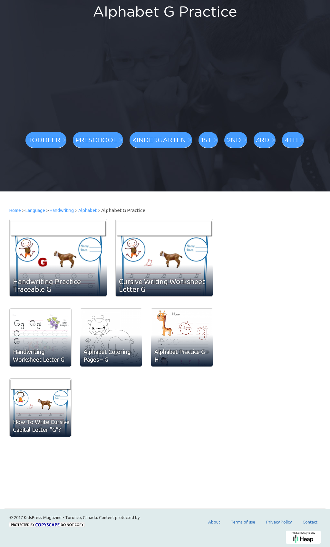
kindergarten (159, 139)
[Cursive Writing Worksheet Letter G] (164, 258)
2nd (234, 139)
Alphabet (87, 210)
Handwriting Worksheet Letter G (38, 355)
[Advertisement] (165, 79)
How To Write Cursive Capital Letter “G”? (41, 426)
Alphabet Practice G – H (181, 355)
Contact (310, 522)
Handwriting (62, 210)
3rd (262, 139)
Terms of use (243, 522)
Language (35, 210)
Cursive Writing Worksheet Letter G (162, 285)
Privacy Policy (279, 522)
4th (291, 139)
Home (15, 210)
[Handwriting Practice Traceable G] (58, 258)
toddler (44, 139)
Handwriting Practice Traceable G (47, 285)
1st (206, 139)
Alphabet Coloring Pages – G (107, 355)
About (214, 522)
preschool (96, 139)
